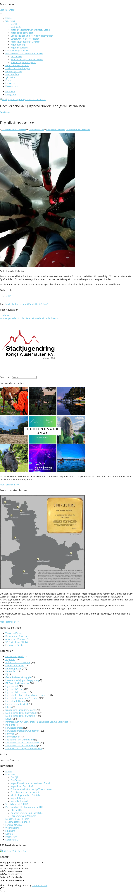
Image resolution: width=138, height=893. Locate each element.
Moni (25, 304)
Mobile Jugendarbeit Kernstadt (21, 712)
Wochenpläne (12, 74)
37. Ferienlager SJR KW (16, 642)
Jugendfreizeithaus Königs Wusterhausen (26, 695)
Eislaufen (13, 304)
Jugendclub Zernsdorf (22, 32)
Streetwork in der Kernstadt (25, 38)
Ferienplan (10, 671)
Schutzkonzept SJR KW (16, 50)
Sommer (9, 733)
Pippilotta (33, 304)
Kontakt (9, 80)
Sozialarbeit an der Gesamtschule (22, 742)
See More (5, 112)
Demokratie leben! (14, 665)
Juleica (8, 706)
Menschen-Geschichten (17, 65)
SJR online (10, 77)
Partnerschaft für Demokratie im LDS (24, 53)
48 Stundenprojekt (14, 656)
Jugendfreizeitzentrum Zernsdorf (22, 698)
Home (8, 17)
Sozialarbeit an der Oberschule (78, 129)
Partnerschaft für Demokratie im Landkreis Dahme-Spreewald (36, 721)
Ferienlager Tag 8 (14, 645)
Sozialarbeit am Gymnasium (19, 739)
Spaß (45, 304)
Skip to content (7, 9)
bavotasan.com (39, 885)
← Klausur (5, 315)
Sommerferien (12, 736)
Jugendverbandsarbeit (16, 704)
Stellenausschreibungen (17, 68)
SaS (40, 304)
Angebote (10, 659)
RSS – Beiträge (18, 851)
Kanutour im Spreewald (17, 636)
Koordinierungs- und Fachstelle (27, 59)
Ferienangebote (13, 668)
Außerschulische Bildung (17, 662)
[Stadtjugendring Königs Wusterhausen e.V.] (23, 99)
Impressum (11, 83)
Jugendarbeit (11, 686)
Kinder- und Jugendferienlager (20, 709)
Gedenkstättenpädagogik (18, 677)
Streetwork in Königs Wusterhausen (23, 748)
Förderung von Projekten (23, 62)
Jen (20, 304)
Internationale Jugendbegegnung (22, 680)
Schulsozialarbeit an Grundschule (22, 730)
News (48, 129)
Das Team (16, 26)
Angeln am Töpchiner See (18, 639)
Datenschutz (11, 86)
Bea (7, 304)
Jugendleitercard (19, 47)
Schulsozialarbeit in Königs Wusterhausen (32, 35)
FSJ (6, 674)
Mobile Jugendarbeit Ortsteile (26, 41)
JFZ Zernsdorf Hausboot (17, 683)
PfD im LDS (16, 56)
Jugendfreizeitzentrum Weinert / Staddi (30, 29)
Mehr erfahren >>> (9, 484)
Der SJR (14, 23)
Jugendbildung (18, 44)
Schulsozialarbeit (58, 129)
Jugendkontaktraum (15, 701)
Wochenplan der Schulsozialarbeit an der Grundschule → (29, 318)
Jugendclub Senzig (14, 689)
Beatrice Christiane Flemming (14, 129)
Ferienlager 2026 (13, 71)
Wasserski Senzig (14, 633)
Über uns (10, 20)
